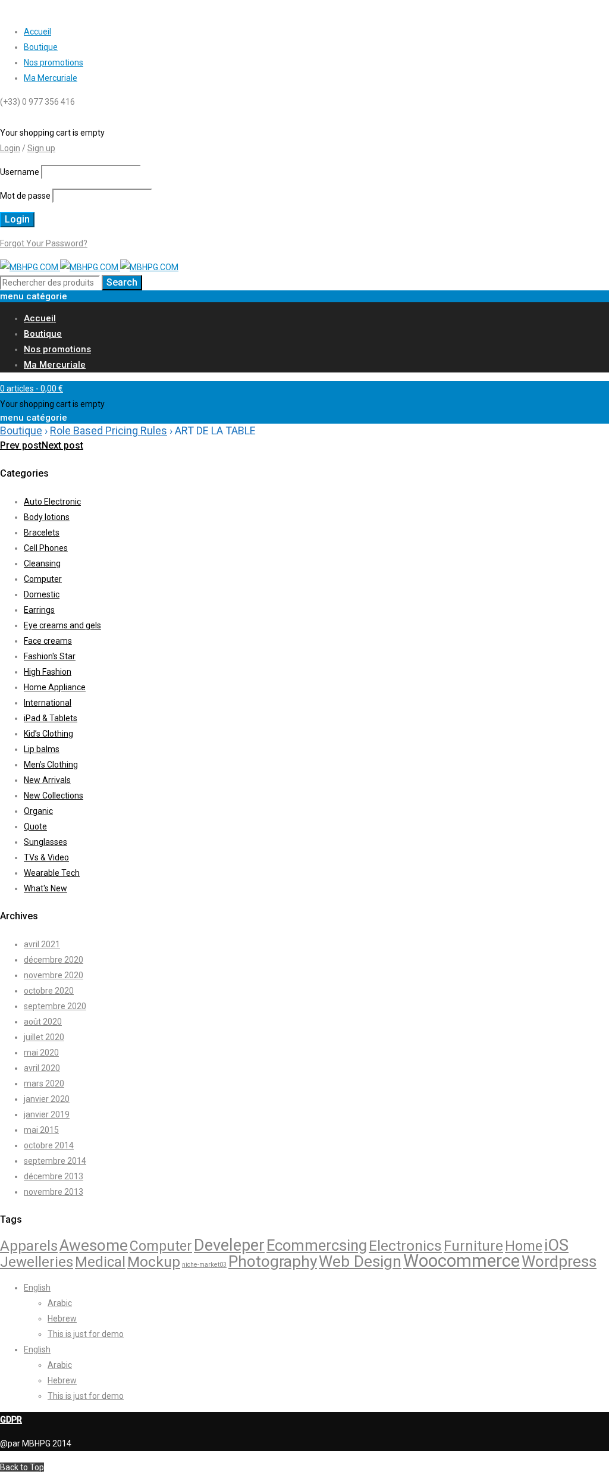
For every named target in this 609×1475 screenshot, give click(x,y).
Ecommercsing (316, 1245)
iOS (556, 1245)
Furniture (473, 1246)
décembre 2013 (53, 1176)
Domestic (41, 594)
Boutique (41, 47)
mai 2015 (41, 1130)
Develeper (229, 1245)
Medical (100, 1262)
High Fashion (47, 672)
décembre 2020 (53, 959)
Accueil (37, 31)
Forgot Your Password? (43, 243)
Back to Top (22, 1467)
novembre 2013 (53, 1192)
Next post (62, 445)
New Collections (53, 795)
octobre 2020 (49, 990)
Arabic (60, 1303)
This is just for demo (86, 1334)
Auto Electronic (52, 501)
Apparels (29, 1246)
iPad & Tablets (50, 718)
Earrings (39, 610)
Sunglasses (45, 842)
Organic (38, 811)
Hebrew (62, 1318)
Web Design (360, 1261)
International (47, 702)
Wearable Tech (52, 873)
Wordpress (559, 1261)
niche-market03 (204, 1265)
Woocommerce (461, 1261)
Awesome (93, 1245)
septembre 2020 (55, 1006)
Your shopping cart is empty (52, 132)
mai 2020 (41, 1052)
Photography (272, 1261)
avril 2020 (42, 1068)
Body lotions (47, 517)
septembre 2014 (55, 1161)
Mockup (153, 1261)
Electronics (405, 1245)
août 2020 (43, 1021)
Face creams (48, 641)
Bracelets (41, 532)
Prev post (21, 445)
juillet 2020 (44, 1037)
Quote (35, 826)
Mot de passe (25, 196)
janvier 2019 (47, 1114)
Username (19, 172)
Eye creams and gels (62, 625)
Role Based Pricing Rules (108, 430)
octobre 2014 (49, 1145)
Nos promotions (53, 62)
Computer (43, 579)
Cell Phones (46, 548)
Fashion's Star (50, 656)
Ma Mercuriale (50, 78)
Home (523, 1246)
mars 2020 (44, 1083)
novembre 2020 (53, 975)
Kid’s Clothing (48, 733)
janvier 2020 (47, 1099)
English (37, 1287)
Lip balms (41, 749)
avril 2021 (42, 944)
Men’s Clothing (51, 764)
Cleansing (42, 563)
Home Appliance (55, 687)
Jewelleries (36, 1262)
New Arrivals (47, 780)
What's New (45, 888)
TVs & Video (46, 857)
